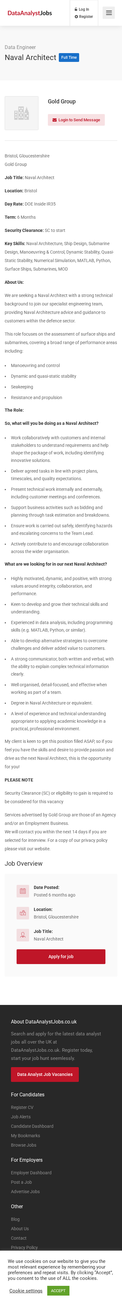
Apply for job (61, 956)
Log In (83, 9)
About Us (20, 1228)
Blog (15, 1219)
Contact (19, 1238)
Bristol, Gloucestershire (56, 916)
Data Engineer (20, 47)
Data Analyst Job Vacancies (45, 1074)
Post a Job (21, 1182)
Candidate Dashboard (32, 1126)
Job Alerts (21, 1116)
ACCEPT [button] (58, 1290)
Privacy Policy (24, 1247)
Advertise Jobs (25, 1191)
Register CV (22, 1107)
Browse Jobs (23, 1145)
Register (85, 16)
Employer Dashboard (31, 1172)
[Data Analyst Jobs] (29, 6)
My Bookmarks (25, 1135)
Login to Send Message (79, 120)
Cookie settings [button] (26, 1291)
